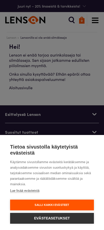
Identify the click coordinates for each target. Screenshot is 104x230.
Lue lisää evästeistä (24, 191)
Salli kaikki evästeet (52, 204)
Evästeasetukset (52, 218)
